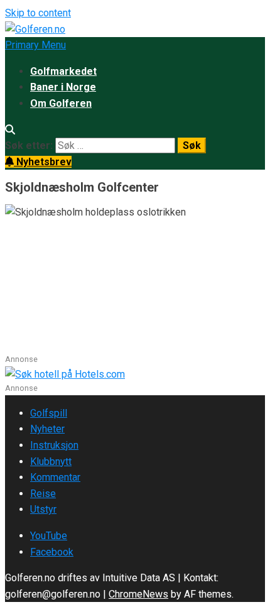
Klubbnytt (51, 462)
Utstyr (43, 509)
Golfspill (48, 413)
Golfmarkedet (63, 71)
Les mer (25, 345)
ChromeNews (138, 594)
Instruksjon (54, 445)
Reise (43, 494)
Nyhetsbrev (43, 162)
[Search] (10, 130)
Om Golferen (61, 103)
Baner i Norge (63, 87)
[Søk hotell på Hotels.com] (65, 374)
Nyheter (47, 429)
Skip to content (38, 13)
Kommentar (55, 477)
